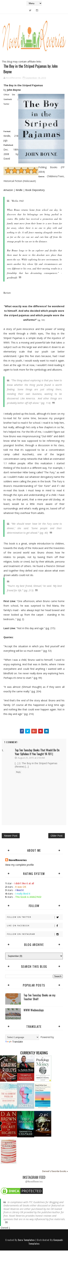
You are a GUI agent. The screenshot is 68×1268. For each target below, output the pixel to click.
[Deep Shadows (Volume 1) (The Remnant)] (25, 1124)
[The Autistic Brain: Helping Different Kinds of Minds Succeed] (25, 1067)
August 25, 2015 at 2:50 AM (31, 757)
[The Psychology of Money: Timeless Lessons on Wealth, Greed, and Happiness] (42, 1068)
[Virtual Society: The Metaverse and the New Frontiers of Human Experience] (25, 1095)
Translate (17, 1041)
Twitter (6, 104)
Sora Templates (26, 1240)
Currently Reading (34, 1052)
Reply (18, 772)
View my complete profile (19, 864)
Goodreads (7, 99)
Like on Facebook (18, 925)
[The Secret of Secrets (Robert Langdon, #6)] (8, 1123)
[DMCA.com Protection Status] (22, 1190)
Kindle (19, 190)
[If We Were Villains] (42, 1123)
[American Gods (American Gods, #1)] (8, 1151)
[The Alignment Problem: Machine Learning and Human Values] (8, 1095)
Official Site (9, 94)
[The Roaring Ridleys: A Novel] (8, 1068)
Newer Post (10, 835)
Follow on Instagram (21, 934)
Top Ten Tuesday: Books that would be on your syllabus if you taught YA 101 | (37, 752)
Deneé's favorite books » (55, 1171)
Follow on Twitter (19, 917)
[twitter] (30, 10)
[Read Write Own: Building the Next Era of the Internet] (42, 1096)
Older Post (57, 835)
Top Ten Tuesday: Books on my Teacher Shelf (39, 997)
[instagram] (37, 10)
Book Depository (35, 190)
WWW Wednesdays (34, 1010)
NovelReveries (18, 860)
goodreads (12, 277)
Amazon (8, 190)
